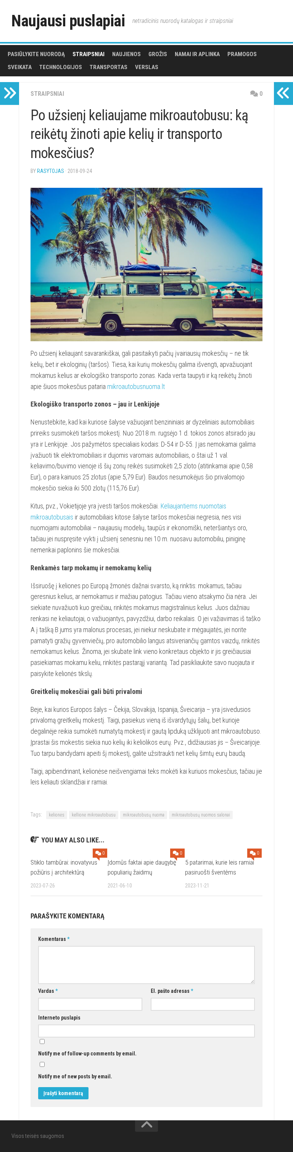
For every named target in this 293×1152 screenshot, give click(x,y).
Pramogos (242, 54)
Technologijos (60, 67)
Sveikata (20, 67)
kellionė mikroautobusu (94, 815)
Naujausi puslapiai (68, 20)
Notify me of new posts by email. (75, 1076)
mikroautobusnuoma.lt (136, 386)
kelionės (56, 815)
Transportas (108, 67)
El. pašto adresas (172, 991)
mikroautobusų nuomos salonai (201, 815)
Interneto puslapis (59, 1018)
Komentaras (53, 939)
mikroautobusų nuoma (143, 815)
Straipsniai (88, 54)
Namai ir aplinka (197, 54)
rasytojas (50, 171)
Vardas (48, 991)
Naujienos (126, 54)
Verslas (146, 67)
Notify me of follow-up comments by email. (87, 1053)
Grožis (157, 54)
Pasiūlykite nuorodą (36, 54)
